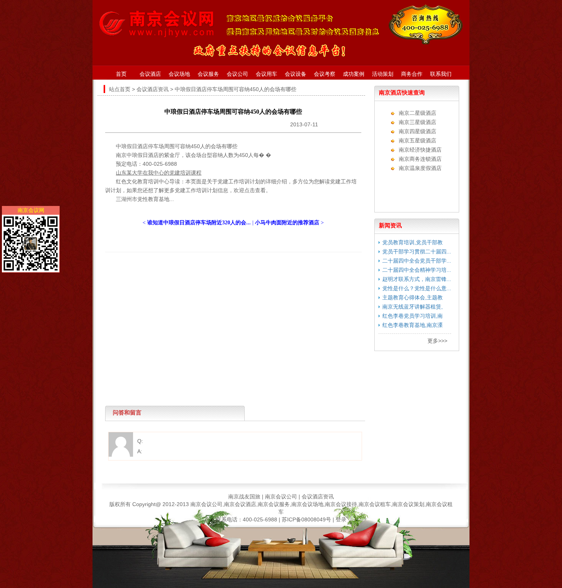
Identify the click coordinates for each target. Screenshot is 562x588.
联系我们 (441, 74)
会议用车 (266, 74)
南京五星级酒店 (417, 140)
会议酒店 (150, 74)
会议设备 (295, 74)
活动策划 (382, 74)
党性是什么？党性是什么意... (416, 288)
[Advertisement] (231, 269)
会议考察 (324, 74)
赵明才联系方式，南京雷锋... (416, 279)
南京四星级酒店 (417, 131)
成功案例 (353, 74)
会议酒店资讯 (152, 89)
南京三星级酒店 (417, 122)
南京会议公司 (281, 496)
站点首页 (119, 89)
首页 (121, 74)
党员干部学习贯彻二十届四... (416, 251)
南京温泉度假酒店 (420, 168)
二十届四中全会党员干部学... (416, 261)
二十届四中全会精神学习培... (416, 270)
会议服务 (208, 74)
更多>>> (437, 341)
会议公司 (237, 74)
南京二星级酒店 (417, 113)
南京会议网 (31, 210)
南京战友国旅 (244, 496)
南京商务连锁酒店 (420, 159)
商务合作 (411, 74)
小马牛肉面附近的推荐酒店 (287, 222)
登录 (341, 519)
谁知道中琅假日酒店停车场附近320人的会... (199, 222)
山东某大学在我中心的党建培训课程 (158, 173)
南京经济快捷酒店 (420, 150)
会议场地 (179, 74)
